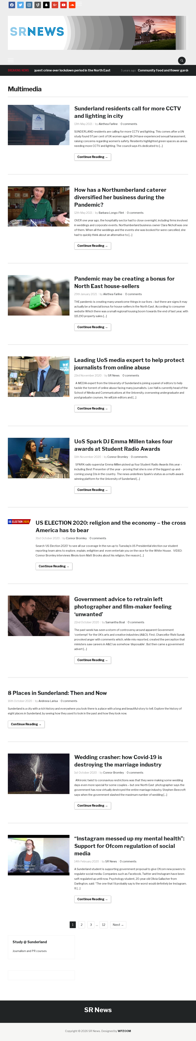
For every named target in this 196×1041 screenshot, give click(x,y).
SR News (114, 375)
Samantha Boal (115, 622)
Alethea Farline (108, 123)
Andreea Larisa (48, 701)
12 (103, 925)
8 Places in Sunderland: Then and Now (57, 693)
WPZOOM (124, 1031)
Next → (118, 925)
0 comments (129, 123)
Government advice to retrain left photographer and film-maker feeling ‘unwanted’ (123, 606)
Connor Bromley (117, 456)
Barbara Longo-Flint (111, 212)
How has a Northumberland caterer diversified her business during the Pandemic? (120, 197)
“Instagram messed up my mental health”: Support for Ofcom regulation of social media (129, 846)
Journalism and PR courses (30, 951)
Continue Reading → (92, 157)
